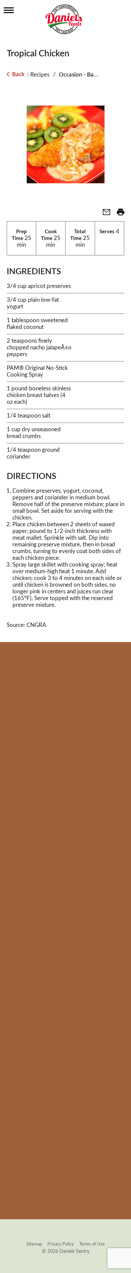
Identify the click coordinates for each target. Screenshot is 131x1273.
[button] (103, 214)
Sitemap (34, 1244)
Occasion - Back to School (92, 75)
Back (18, 74)
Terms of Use (92, 1244)
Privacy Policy (60, 1244)
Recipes (39, 75)
